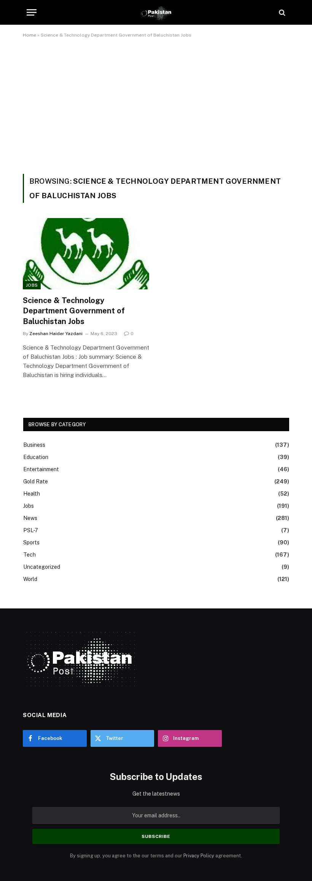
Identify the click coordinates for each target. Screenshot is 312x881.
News (30, 518)
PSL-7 (30, 530)
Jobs (32, 285)
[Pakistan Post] (155, 12)
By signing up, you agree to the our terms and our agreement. (156, 856)
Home (29, 35)
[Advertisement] (156, 104)
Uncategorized (41, 567)
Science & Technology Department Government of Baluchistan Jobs (74, 311)
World (30, 579)
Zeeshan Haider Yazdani (56, 333)
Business (34, 445)
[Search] (281, 12)
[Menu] (32, 12)
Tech (29, 555)
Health (31, 494)
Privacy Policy (198, 856)
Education (35, 457)
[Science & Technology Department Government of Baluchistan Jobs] (86, 253)
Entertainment (41, 469)
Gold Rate (35, 481)
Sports (31, 542)
